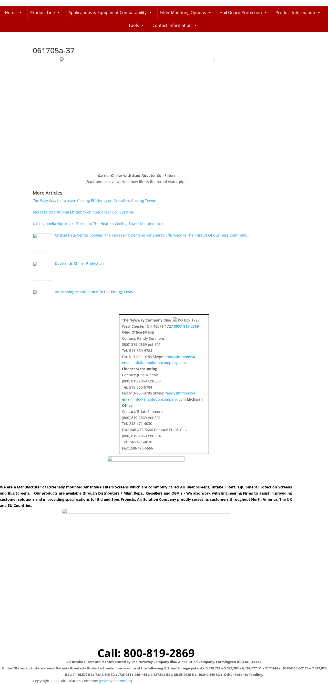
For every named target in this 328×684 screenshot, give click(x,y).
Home (11, 12)
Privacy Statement (115, 680)
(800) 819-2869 (186, 326)
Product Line (42, 12)
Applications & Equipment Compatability (107, 12)
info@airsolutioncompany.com (160, 362)
